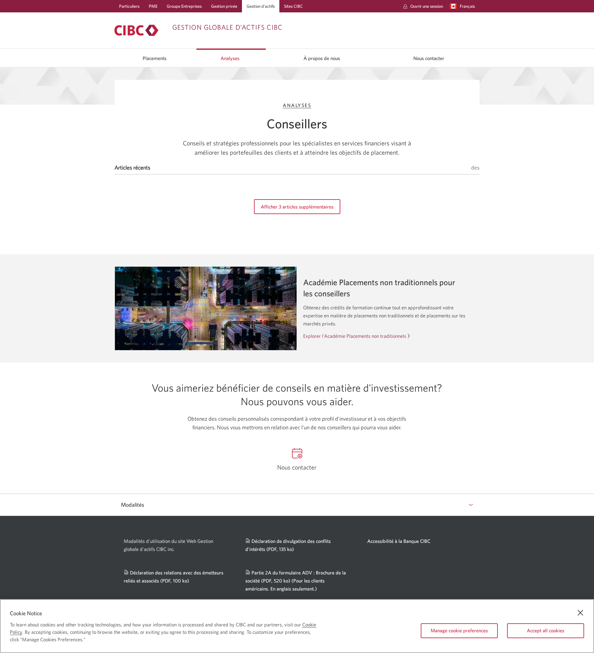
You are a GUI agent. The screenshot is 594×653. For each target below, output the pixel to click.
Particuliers (129, 6)
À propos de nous (321, 58)
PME (153, 6)
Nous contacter (428, 58)
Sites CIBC (293, 6)
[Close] (580, 612)
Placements (154, 58)
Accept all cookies (545, 630)
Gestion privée (224, 6)
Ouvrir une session (426, 6)
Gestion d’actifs (261, 6)
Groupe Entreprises (184, 6)
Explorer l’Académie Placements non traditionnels (354, 336)
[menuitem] (423, 6)
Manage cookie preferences (459, 630)
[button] (463, 6)
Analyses (230, 58)
